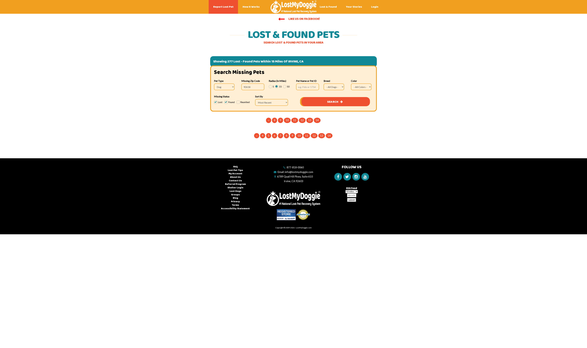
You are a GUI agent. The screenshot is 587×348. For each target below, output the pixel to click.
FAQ (235, 167)
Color (354, 80)
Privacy (235, 201)
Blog (235, 198)
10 (287, 120)
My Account (235, 174)
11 (294, 120)
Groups (235, 195)
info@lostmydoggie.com (299, 172)
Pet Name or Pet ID (306, 80)
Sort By (259, 96)
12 (302, 120)
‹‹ (268, 120)
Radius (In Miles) (277, 80)
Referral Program (235, 184)
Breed (327, 80)
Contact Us (235, 181)
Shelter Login (235, 188)
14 (317, 120)
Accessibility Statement (235, 208)
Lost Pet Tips (235, 170)
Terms (235, 205)
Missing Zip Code (250, 80)
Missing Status (221, 96)
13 (309, 120)
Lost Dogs (235, 191)
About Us (235, 177)
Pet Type (218, 80)
